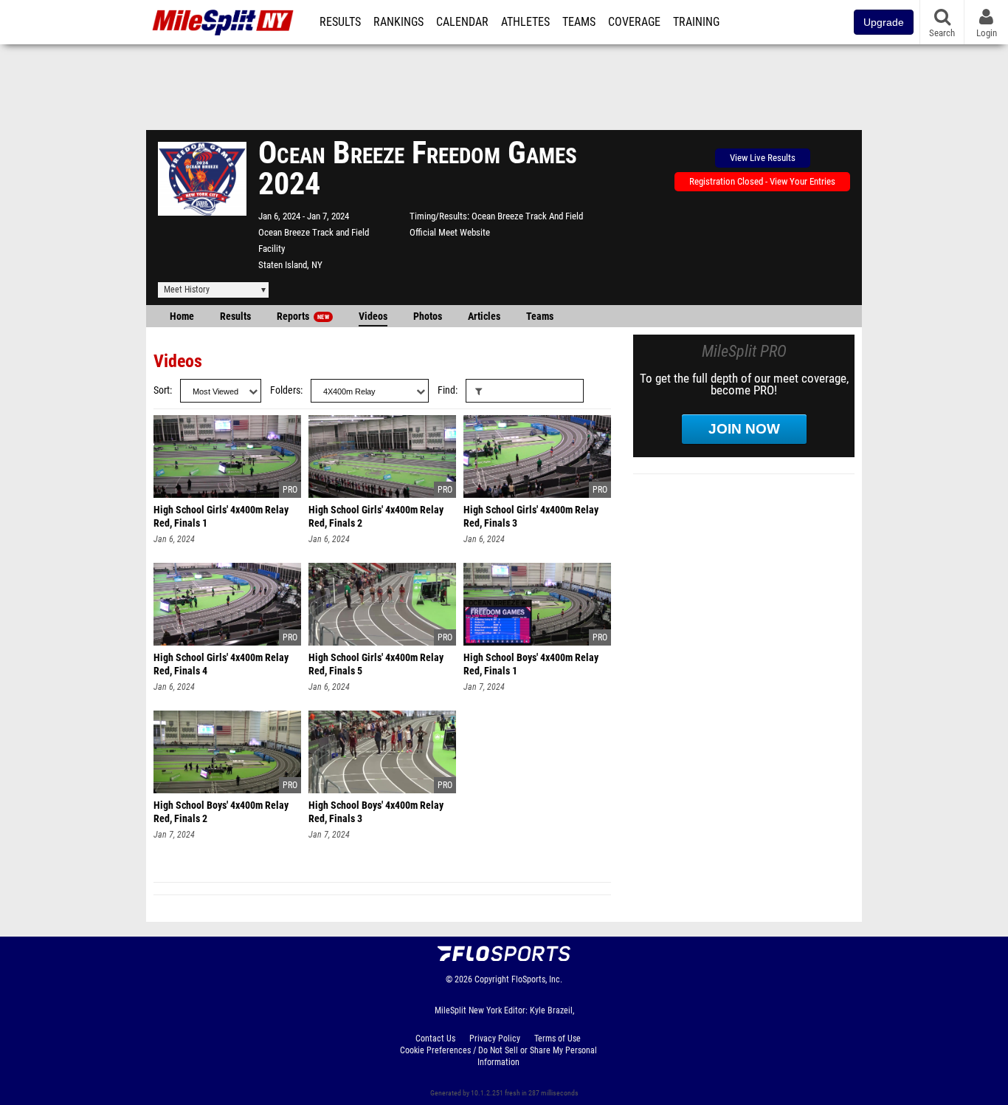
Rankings (398, 22)
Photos (427, 316)
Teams (579, 22)
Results (340, 22)
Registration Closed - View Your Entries (762, 181)
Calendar (462, 22)
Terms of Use (557, 1038)
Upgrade (883, 22)
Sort (161, 390)
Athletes (525, 22)
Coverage (634, 22)
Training (696, 22)
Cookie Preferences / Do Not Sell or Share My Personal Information (498, 1056)
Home (182, 316)
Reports (303, 316)
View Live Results (762, 157)
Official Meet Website (450, 232)
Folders (285, 390)
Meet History (187, 289)
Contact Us (435, 1038)
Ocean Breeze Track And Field (527, 216)
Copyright (491, 979)
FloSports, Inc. (536, 979)
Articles (484, 316)
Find (446, 390)
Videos (373, 316)
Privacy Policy (494, 1038)
